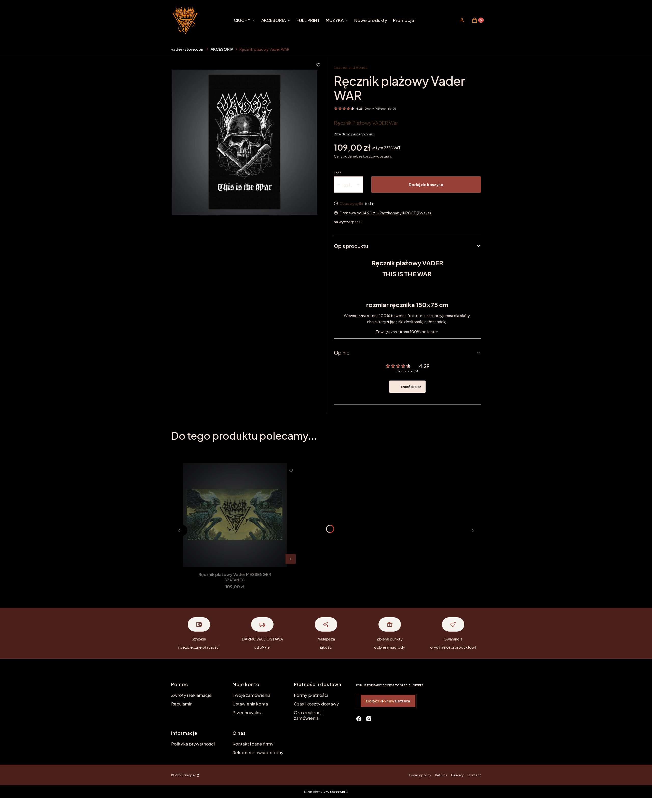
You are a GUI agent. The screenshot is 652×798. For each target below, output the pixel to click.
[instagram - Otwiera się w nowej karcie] (369, 719)
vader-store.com (188, 49)
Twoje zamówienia (251, 695)
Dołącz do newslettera (388, 700)
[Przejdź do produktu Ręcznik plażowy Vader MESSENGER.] (234, 515)
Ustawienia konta (250, 704)
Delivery (457, 775)
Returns (441, 775)
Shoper (190, 775)
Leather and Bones (351, 67)
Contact (474, 775)
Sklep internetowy (324, 791)
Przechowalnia (248, 712)
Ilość (338, 173)
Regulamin (182, 704)
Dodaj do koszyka (426, 184)
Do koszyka (291, 559)
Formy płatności (311, 695)
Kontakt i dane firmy (253, 744)
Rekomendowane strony (258, 752)
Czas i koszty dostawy (316, 704)
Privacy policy (420, 775)
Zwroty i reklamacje (191, 695)
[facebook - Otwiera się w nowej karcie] (359, 719)
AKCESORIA (222, 49)
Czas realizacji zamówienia (308, 715)
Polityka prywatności (193, 744)
